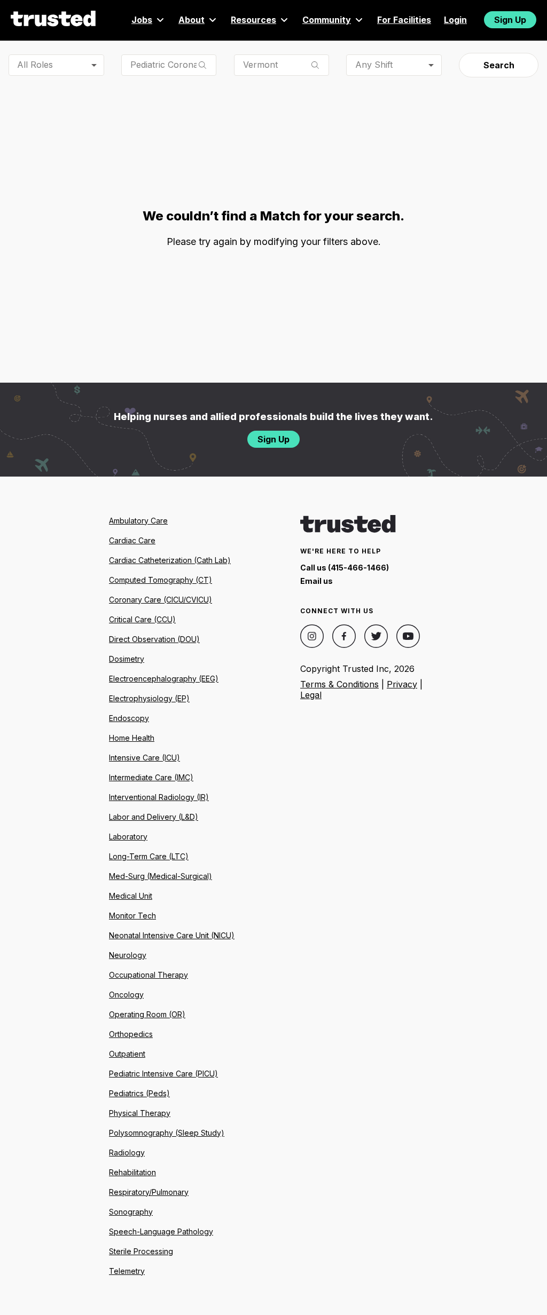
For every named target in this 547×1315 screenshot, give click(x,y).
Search (498, 65)
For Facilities (404, 19)
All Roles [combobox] (35, 64)
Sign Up (510, 19)
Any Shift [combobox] (374, 64)
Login (455, 19)
